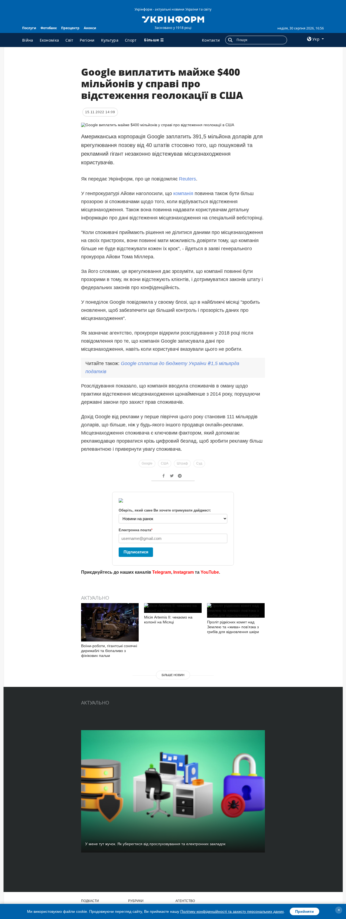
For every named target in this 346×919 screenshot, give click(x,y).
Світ (69, 40)
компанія (183, 193)
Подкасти (90, 901)
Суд (199, 463)
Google (147, 463)
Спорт (131, 40)
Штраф (182, 463)
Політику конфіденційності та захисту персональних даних (232, 911)
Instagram (183, 572)
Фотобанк (49, 28)
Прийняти (304, 911)
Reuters (187, 179)
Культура (109, 40)
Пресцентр (70, 28)
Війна (27, 40)
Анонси (90, 28)
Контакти (211, 40)
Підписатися (136, 552)
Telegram (161, 572)
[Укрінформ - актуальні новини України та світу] (173, 19)
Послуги (29, 28)
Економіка (49, 40)
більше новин (173, 675)
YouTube (210, 572)
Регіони (87, 40)
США (164, 463)
